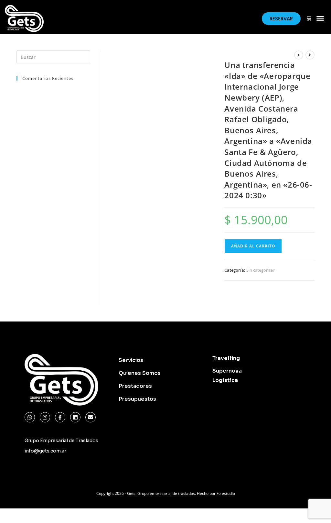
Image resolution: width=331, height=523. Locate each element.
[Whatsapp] (30, 417)
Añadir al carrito (253, 246)
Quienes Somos (140, 373)
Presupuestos (137, 399)
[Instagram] (45, 417)
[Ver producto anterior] (298, 55)
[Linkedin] (75, 417)
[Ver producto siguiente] (310, 55)
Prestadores (135, 386)
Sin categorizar (260, 270)
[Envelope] (90, 417)
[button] (320, 18)
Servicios (131, 360)
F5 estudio (226, 493)
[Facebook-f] (60, 417)
